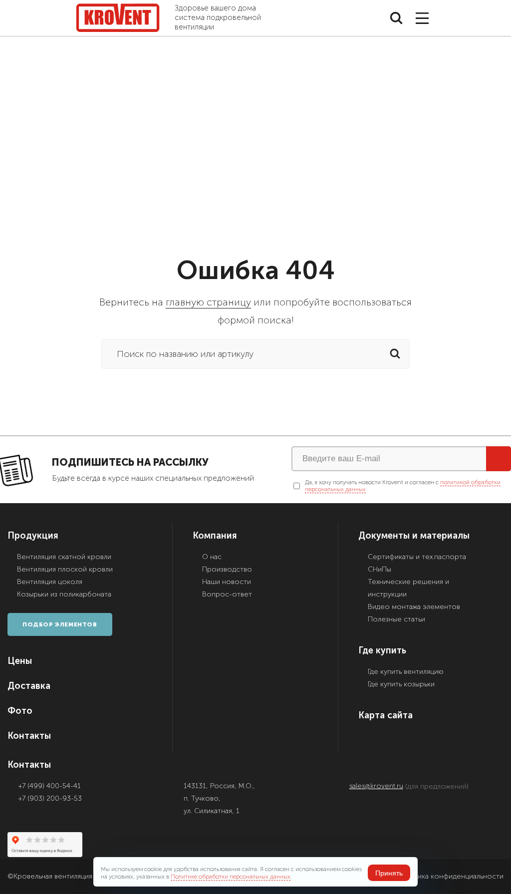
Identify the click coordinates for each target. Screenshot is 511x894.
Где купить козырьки (401, 684)
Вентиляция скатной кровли (64, 557)
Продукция (32, 535)
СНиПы (379, 569)
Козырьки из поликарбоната (64, 594)
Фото (19, 710)
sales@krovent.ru (376, 786)
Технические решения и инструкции (408, 588)
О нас (212, 557)
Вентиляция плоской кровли (65, 569)
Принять (389, 873)
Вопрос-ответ (227, 594)
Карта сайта (385, 715)
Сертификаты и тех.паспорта (417, 557)
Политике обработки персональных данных (230, 876)
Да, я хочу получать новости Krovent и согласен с (403, 486)
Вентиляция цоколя (49, 582)
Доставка (28, 685)
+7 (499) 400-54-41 (49, 786)
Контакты (29, 735)
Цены (19, 660)
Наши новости (226, 582)
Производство (227, 569)
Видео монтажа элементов (414, 606)
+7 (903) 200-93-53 (50, 798)
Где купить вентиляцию (406, 671)
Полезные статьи (396, 619)
